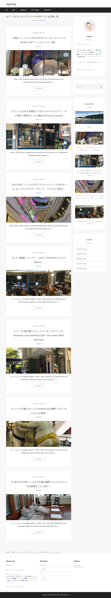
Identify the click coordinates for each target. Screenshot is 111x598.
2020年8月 (80, 254)
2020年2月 (80, 264)
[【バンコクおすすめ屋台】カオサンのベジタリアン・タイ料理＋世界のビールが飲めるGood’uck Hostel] (38, 136)
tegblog (11, 4)
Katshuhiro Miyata (52, 594)
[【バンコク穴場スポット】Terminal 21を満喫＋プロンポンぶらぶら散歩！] (38, 434)
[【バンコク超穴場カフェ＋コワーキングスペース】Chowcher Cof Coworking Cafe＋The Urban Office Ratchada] (38, 361)
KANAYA (89, 127)
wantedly (43, 569)
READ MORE (38, 88)
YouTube (43, 578)
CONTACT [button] (47, 10)
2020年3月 (80, 259)
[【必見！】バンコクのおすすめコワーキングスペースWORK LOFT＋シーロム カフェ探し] (38, 63)
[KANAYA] (89, 117)
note (42, 573)
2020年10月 (80, 249)
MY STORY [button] (35, 10)
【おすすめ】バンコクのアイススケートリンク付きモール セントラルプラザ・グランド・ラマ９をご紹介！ (89, 198)
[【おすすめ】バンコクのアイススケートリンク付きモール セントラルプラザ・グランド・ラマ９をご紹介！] (38, 210)
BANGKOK (38, 46)
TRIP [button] (13, 10)
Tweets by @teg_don (79, 567)
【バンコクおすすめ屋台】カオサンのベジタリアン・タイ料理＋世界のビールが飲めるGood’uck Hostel (89, 173)
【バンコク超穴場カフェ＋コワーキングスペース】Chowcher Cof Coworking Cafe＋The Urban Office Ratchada (38, 335)
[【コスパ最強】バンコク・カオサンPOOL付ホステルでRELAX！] (38, 283)
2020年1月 (80, 268)
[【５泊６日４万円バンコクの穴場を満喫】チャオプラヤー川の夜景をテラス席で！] (38, 507)
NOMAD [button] (23, 10)
